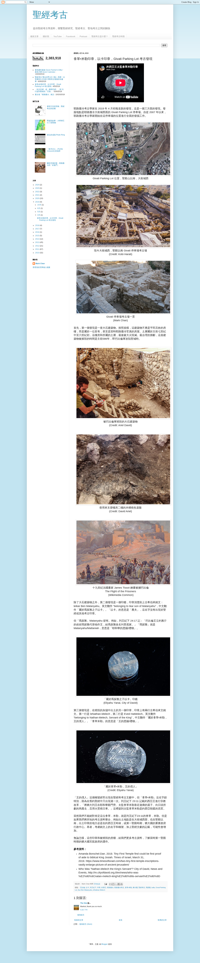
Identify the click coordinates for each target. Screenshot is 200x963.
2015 (37, 236)
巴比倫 (82, 887)
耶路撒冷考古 (119, 887)
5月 (39, 212)
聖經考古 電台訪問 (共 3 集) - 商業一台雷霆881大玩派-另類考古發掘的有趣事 (50, 79)
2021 (37, 195)
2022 (37, 192)
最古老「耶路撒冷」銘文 (44, 94)
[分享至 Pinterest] (121, 884)
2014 (37, 239)
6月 (39, 208)
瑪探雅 (148, 887)
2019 (37, 202)
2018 (37, 225)
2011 (37, 249)
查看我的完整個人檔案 (41, 267)
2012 (37, 246)
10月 (39, 205)
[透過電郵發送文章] (105, 884)
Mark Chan (40, 264)
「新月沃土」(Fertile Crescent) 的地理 (55, 150)
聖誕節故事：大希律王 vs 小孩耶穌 (55, 122)
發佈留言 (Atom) (85, 924)
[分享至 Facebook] (118, 884)
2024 (37, 185)
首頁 (120, 920)
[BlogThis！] (113, 884)
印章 (98, 887)
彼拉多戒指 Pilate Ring (56, 135)
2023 (37, 188)
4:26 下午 (84, 910)
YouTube (57, 36)
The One (83, 903)
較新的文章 (78, 920)
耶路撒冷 (110, 887)
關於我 (46, 36)
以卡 (87, 887)
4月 (39, 215)
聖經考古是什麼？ (100, 36)
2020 (37, 198)
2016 (37, 232)
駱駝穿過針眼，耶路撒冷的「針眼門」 (55, 164)
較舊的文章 (162, 920)
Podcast (83, 36)
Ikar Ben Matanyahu (85, 890)
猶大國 (135, 887)
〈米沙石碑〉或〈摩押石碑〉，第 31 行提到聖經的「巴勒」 (49, 90)
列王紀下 (93, 887)
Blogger (104, 944)
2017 (37, 229)
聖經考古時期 (118, 36)
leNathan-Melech (99, 890)
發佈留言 (80, 915)
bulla (153, 887)
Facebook (70, 36)
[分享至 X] (115, 884)
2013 (37, 242)
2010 (37, 253)
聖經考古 (50, 15)
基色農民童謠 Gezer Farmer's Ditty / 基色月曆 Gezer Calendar (49, 71)
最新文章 (34, 36)
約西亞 (103, 887)
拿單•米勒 (128, 887)
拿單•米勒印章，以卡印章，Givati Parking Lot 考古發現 (48, 85)
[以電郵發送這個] (110, 884)
